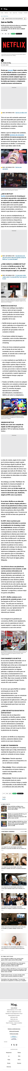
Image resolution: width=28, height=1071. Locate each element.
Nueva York (15, 12)
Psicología (20, 12)
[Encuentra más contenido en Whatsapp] (8, 34)
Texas (10, 12)
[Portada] (14, 1006)
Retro (19, 1059)
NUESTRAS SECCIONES (14, 1049)
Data (19, 1056)
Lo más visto (5, 804)
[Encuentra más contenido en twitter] (5, 34)
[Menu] (2, 9)
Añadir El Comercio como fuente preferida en (14, 18)
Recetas (19, 1063)
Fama (9, 1059)
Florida (2, 12)
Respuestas (9, 1052)
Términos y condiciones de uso (14, 1028)
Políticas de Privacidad (14, 1031)
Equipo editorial (14, 1007)
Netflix (4, 799)
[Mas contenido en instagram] (16, 1045)
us (8, 1056)
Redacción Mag (7, 63)
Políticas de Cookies (14, 1033)
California (6, 12)
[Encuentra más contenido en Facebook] (2, 34)
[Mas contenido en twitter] (14, 1045)
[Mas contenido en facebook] (11, 1045)
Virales (8, 1063)
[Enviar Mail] (2, 62)
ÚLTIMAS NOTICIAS (7, 956)
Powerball (25, 12)
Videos (19, 1052)
